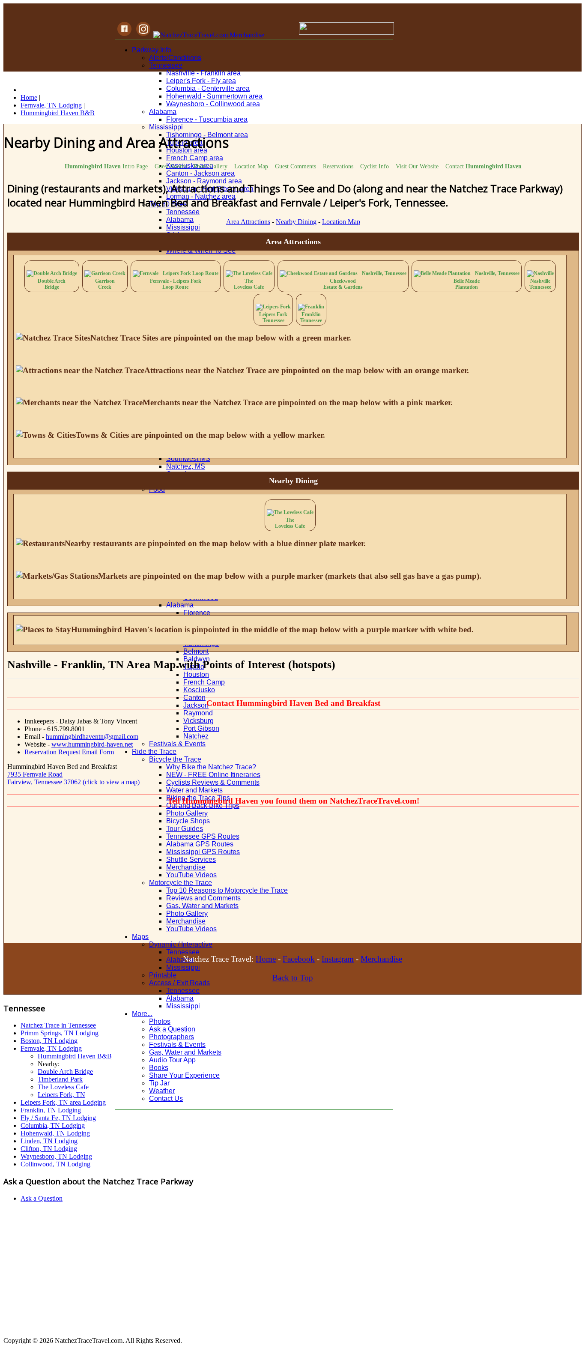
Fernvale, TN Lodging (51, 1048)
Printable (162, 975)
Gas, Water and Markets (185, 1052)
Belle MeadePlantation (467, 284)
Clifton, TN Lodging (49, 1148)
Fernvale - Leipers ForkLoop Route (175, 284)
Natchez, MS (185, 466)
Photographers (171, 1036)
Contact (483, 166)
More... (142, 1013)
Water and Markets (194, 790)
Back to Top (292, 977)
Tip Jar (159, 1083)
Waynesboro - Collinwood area (213, 104)
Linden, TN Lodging (49, 1141)
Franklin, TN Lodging (51, 1110)
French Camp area (194, 157)
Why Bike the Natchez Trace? (211, 767)
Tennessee (165, 65)
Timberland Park (60, 1079)
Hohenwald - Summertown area (214, 96)
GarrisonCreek (105, 284)
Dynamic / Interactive (180, 944)
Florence (196, 612)
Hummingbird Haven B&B (75, 1056)
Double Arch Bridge (65, 1071)
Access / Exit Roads (179, 982)
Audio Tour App (172, 1060)
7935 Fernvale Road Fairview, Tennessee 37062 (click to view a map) (73, 778)
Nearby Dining (296, 221)
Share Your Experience (184, 1075)
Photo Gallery (187, 813)
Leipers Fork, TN (61, 1094)
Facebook (299, 958)
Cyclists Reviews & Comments (213, 782)
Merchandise (381, 958)
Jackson (196, 705)
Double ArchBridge (52, 284)
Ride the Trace (154, 751)
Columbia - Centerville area (208, 88)
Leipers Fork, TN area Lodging (63, 1102)
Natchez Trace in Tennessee (58, 1025)
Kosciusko (199, 689)
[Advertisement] (261, 879)
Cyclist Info (374, 166)
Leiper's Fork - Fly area (201, 80)
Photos (159, 1021)
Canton (194, 697)
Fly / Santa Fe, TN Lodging (58, 1117)
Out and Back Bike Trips (202, 805)
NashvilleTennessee (540, 284)
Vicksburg (198, 720)
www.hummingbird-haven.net (92, 744)
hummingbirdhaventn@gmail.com (92, 736)
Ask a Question (172, 1029)
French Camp (204, 682)
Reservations (338, 166)
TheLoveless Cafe (249, 284)
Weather (162, 1090)
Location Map (251, 166)
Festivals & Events (177, 743)
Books (158, 1067)
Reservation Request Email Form (69, 752)
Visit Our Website (417, 166)
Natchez (196, 736)
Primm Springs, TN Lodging (59, 1033)
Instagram (338, 958)
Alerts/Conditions (175, 57)
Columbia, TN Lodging (53, 1125)
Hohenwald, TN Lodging (55, 1133)
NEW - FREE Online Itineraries (213, 774)
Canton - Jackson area (200, 173)
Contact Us (166, 1098)
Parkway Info (151, 50)
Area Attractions (248, 221)
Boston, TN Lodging (49, 1040)
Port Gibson (201, 728)
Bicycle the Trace (175, 759)
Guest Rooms (171, 166)
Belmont (196, 651)
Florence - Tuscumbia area (207, 119)
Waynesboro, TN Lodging (56, 1156)
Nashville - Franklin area (203, 73)
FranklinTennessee (311, 317)
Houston (196, 674)
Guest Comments (295, 166)
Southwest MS (188, 458)
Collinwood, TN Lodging (55, 1164)
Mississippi (166, 127)
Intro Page (106, 166)
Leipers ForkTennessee (273, 317)
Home (266, 958)
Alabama (162, 111)
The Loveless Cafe (63, 1087)
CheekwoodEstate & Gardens (343, 284)
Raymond (198, 713)
